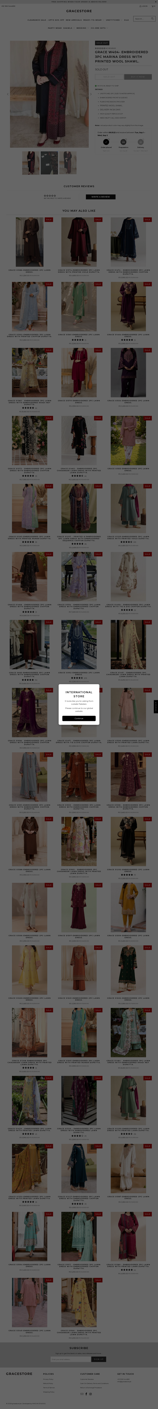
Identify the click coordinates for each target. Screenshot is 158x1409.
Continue (79, 718)
